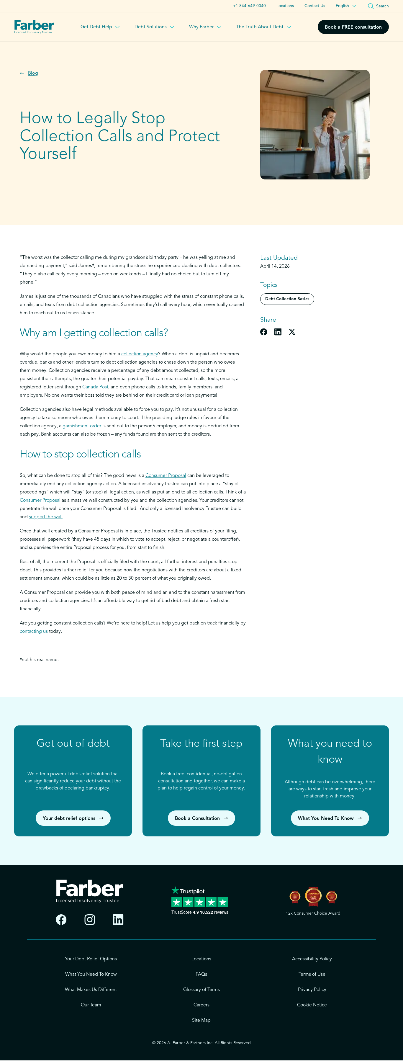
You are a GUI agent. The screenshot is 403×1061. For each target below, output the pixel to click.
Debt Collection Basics (287, 299)
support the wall (46, 517)
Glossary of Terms (201, 990)
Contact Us (314, 6)
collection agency (139, 354)
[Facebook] (61, 919)
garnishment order (82, 426)
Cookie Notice (312, 1005)
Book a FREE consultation (353, 27)
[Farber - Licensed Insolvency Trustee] (34, 26)
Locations (285, 6)
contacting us (34, 631)
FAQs (201, 974)
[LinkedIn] (118, 919)
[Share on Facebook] (263, 331)
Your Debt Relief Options (91, 959)
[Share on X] (292, 331)
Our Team (91, 1005)
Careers (201, 1005)
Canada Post (95, 387)
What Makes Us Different (91, 990)
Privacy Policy (312, 990)
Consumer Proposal (165, 475)
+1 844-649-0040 (249, 6)
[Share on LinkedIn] (277, 331)
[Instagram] (89, 919)
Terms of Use (312, 974)
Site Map (201, 1020)
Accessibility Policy (312, 959)
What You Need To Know (91, 974)
